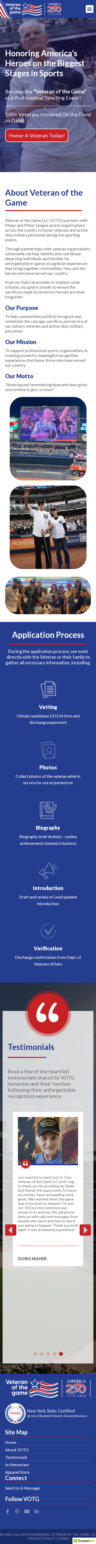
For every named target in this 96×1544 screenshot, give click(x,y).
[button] (89, 9)
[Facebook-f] (7, 1511)
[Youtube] (27, 1511)
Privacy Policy (42, 1539)
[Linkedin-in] (36, 1511)
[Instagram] (17, 1511)
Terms (63, 1539)
